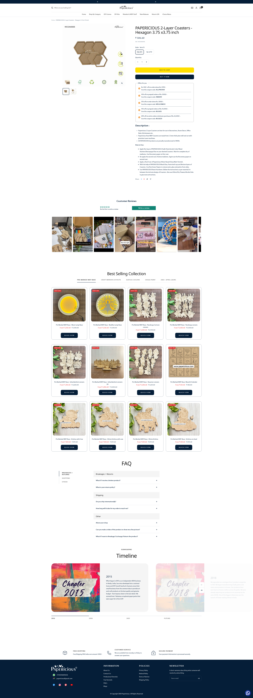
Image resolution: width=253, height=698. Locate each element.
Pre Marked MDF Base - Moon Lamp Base (69, 322)
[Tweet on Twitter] (147, 176)
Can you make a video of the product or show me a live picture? (118, 527)
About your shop (102, 520)
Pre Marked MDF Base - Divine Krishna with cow (107, 436)
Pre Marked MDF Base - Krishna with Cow (69, 436)
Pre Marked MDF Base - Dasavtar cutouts (145, 379)
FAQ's (105, 680)
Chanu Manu (166, 12)
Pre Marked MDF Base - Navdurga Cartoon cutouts (146, 323)
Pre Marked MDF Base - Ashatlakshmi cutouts (69, 379)
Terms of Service (144, 674)
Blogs (105, 684)
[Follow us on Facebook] (53, 682)
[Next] (201, 588)
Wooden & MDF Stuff (130, 12)
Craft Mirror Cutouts (111, 277)
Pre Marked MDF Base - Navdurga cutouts (183, 322)
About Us (106, 668)
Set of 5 (139, 49)
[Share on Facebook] (141, 176)
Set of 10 (149, 49)
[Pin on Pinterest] (144, 176)
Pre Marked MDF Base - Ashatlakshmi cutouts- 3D (107, 381)
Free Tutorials (107, 677)
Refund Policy (143, 671)
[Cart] (201, 5)
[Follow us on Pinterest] (65, 682)
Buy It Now (164, 74)
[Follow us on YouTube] (71, 682)
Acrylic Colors (133, 277)
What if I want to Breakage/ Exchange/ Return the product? (117, 534)
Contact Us (107, 671)
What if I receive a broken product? (108, 478)
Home (84, 12)
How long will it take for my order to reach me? (112, 506)
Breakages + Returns (67, 471)
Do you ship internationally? (106, 499)
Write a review (143, 205)
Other (64, 479)
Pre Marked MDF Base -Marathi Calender (183, 379)
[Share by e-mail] (150, 176)
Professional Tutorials (110, 674)
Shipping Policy (144, 677)
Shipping (66, 475)
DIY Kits (117, 12)
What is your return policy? (105, 485)
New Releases (144, 12)
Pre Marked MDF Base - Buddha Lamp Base (107, 322)
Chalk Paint (150, 277)
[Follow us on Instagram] (59, 682)
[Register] (199, 676)
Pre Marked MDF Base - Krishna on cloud (183, 436)
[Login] (196, 5)
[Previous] (201, 582)
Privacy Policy (143, 668)
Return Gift (155, 12)
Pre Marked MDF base (86, 277)
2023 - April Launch (169, 277)
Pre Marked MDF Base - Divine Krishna (145, 436)
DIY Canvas (107, 12)
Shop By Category (95, 12)
